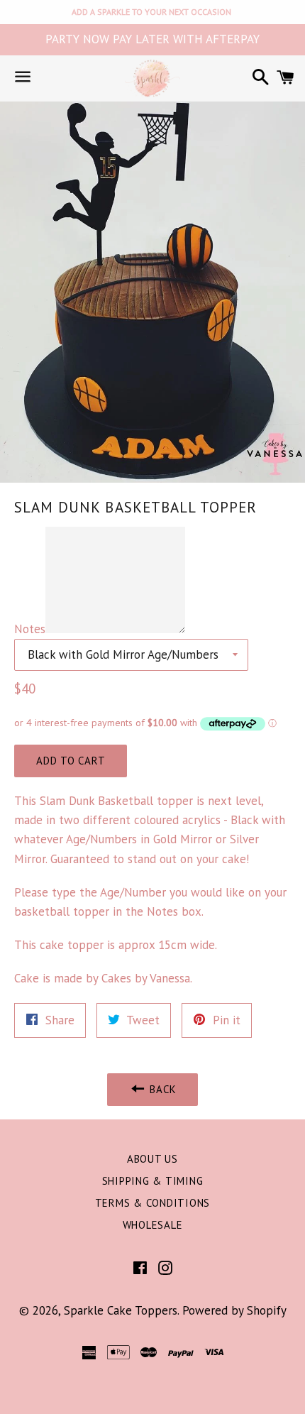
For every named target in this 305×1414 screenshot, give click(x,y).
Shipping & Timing (153, 1181)
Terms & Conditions (153, 1203)
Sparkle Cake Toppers (120, 1310)
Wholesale (153, 1225)
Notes (29, 629)
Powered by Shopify (234, 1310)
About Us (152, 1159)
